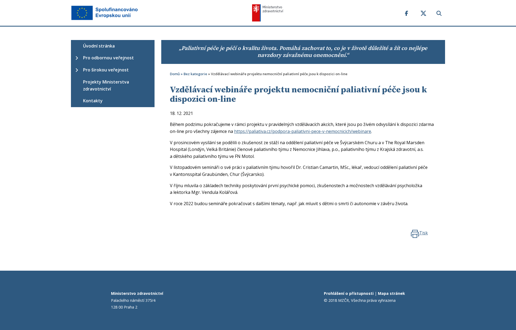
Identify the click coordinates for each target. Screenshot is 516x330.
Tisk (423, 233)
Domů (175, 73)
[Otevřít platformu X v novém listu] (423, 16)
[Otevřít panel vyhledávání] (439, 16)
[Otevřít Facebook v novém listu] (406, 16)
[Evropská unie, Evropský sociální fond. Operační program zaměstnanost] (161, 12)
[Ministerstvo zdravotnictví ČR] (324, 12)
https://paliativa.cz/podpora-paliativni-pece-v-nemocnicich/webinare (302, 131)
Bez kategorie (195, 73)
